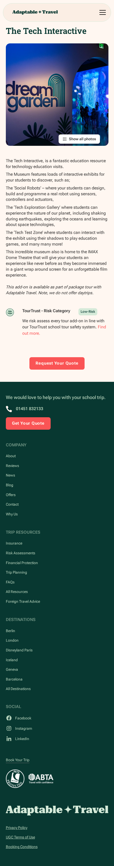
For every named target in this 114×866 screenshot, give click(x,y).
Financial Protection (22, 563)
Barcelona (14, 679)
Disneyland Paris (19, 650)
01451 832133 (29, 408)
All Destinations (18, 689)
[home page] (57, 810)
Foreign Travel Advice (23, 601)
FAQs (10, 582)
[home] (35, 12)
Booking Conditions (22, 847)
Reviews (12, 466)
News (10, 475)
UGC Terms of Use (20, 837)
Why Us (12, 514)
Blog (9, 485)
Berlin (10, 631)
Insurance (14, 543)
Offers (11, 495)
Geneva (12, 669)
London (12, 640)
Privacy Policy (16, 828)
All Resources (17, 592)
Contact (12, 504)
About (11, 456)
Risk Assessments (20, 553)
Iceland (12, 660)
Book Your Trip (17, 760)
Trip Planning (16, 572)
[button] (102, 12)
